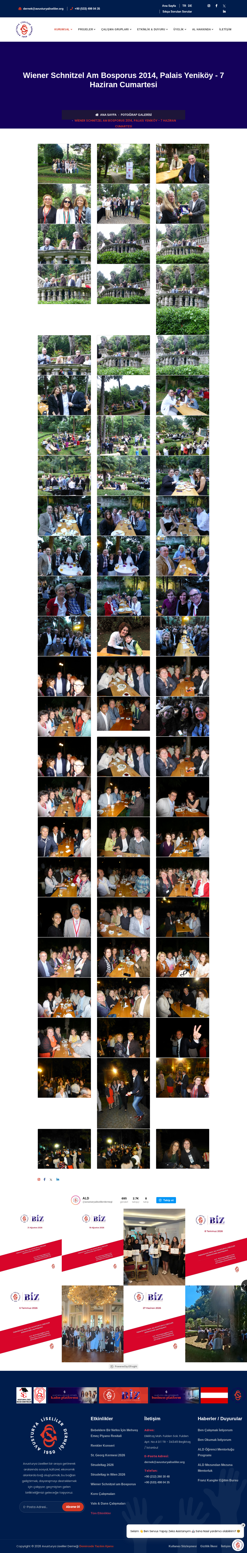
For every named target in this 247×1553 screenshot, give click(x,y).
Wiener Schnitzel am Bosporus (113, 1484)
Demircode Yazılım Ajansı (96, 1546)
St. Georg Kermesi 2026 (108, 1455)
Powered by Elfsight (126, 1366)
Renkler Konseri (102, 1445)
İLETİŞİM (225, 29)
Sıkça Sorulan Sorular (177, 11)
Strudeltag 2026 (102, 1465)
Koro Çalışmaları (103, 1493)
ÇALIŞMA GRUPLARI (115, 29)
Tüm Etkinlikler (101, 1513)
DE (190, 5)
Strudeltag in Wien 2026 (108, 1474)
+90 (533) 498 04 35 (87, 8)
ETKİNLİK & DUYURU (151, 29)
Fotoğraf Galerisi (136, 114)
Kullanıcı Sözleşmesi (183, 1546)
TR (184, 5)
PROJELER (85, 29)
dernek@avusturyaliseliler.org (43, 8)
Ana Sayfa (169, 5)
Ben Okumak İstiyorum (214, 1439)
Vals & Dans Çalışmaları (108, 1503)
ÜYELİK (178, 29)
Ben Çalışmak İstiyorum (215, 1430)
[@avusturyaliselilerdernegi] (76, 1200)
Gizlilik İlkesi (208, 1546)
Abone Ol (73, 1507)
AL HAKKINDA (201, 29)
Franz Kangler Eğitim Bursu (218, 1480)
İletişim (226, 1546)
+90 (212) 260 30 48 (157, 1476)
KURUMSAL (62, 29)
